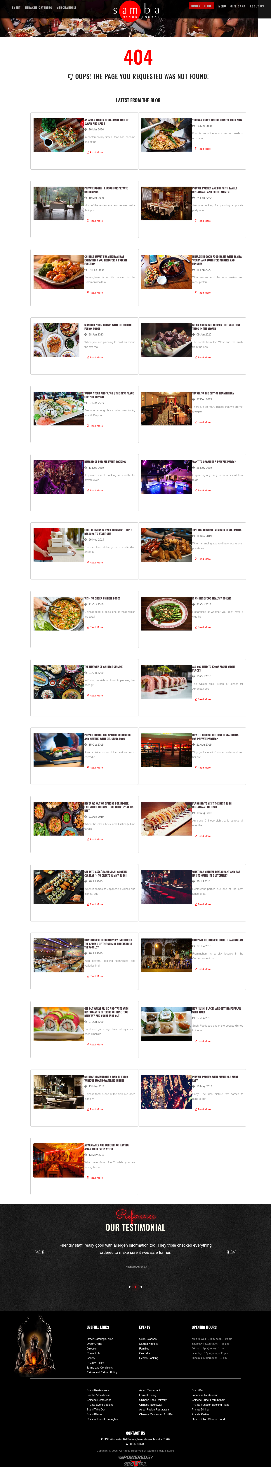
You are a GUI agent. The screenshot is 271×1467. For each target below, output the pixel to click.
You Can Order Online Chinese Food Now (217, 120)
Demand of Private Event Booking (105, 461)
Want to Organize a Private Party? (214, 461)
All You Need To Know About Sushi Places (213, 668)
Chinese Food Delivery (153, 1399)
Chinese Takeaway (150, 1404)
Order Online (94, 1343)
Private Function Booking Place (210, 1404)
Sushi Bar (198, 1390)
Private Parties (200, 1414)
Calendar (144, 1353)
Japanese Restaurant (205, 1395)
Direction (92, 1348)
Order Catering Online (100, 1338)
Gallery (91, 1357)
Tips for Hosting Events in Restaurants (217, 530)
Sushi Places (95, 1414)
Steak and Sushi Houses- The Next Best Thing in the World (216, 326)
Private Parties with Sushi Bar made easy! (215, 1078)
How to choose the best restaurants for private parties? (215, 737)
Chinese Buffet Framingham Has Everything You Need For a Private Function (105, 260)
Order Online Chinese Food (208, 1419)
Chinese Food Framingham (103, 1419)
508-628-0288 (136, 1444)
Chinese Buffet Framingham (208, 1399)
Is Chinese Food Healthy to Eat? (212, 598)
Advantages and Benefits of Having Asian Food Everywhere (106, 1147)
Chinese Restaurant (99, 1399)
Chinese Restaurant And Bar (156, 1414)
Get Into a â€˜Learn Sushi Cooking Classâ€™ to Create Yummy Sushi (106, 873)
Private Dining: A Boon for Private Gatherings (106, 190)
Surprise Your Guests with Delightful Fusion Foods (108, 326)
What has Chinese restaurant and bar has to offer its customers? (216, 873)
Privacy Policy (95, 1362)
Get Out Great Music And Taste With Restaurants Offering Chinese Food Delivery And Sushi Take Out (106, 1012)
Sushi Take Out (96, 1409)
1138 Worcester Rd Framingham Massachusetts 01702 (136, 1439)
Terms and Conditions (100, 1367)
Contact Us (93, 1353)
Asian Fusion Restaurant (154, 1409)
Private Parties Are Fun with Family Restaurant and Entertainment (214, 190)
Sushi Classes (148, 1338)
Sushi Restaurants (98, 1390)
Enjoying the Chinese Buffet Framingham (217, 940)
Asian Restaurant (149, 1390)
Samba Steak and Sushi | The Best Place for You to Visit (109, 395)
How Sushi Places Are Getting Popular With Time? (216, 1010)
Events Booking (148, 1357)
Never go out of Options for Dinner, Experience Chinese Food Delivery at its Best (108, 806)
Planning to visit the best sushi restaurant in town (212, 805)
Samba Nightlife (148, 1343)
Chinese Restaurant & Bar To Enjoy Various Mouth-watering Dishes (106, 1078)
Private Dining (200, 1409)
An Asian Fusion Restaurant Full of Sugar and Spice (106, 121)
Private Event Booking (100, 1404)
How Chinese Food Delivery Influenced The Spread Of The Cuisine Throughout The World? (108, 943)
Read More (96, 152)
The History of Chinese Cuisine (103, 667)
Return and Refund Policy (102, 1372)
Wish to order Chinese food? (102, 598)
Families (144, 1348)
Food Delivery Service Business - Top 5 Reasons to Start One (108, 532)
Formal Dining (147, 1395)
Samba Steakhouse (98, 1395)
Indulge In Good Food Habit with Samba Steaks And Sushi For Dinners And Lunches (217, 260)
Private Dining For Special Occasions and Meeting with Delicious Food (107, 737)
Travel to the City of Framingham (213, 393)
